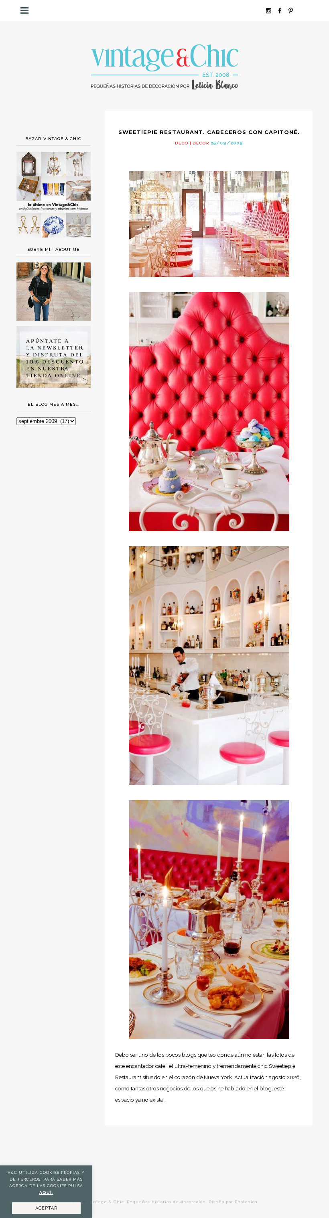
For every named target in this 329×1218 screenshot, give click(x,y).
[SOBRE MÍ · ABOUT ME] (53, 318)
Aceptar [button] (46, 1208)
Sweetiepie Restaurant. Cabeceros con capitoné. (209, 132)
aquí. (46, 1192)
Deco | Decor (192, 143)
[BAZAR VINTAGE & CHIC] (53, 239)
